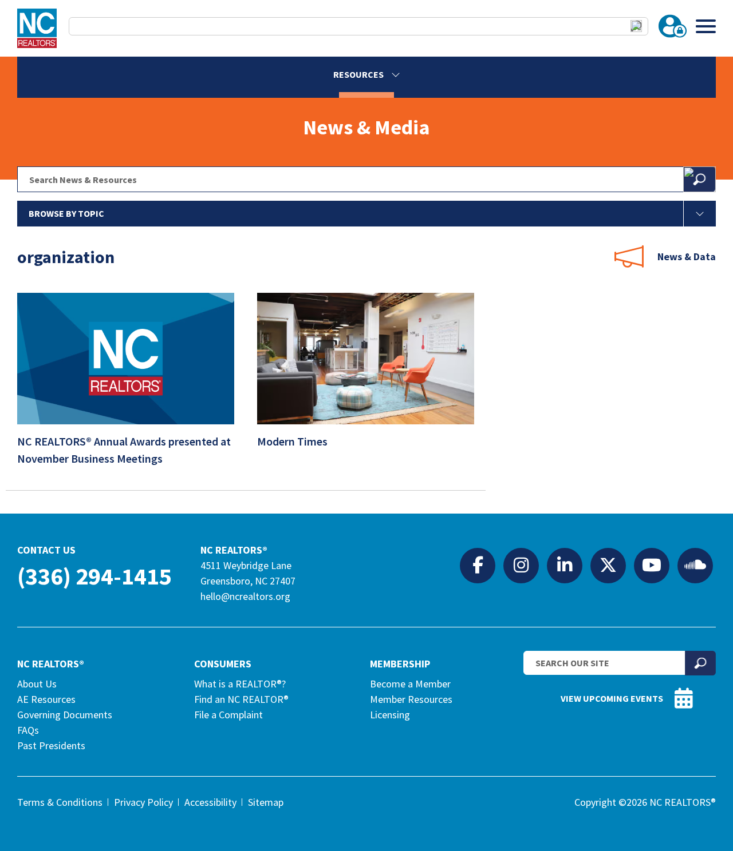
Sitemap (265, 802)
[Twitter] (608, 565)
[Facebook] (477, 565)
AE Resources (46, 699)
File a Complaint (228, 714)
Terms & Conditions (60, 802)
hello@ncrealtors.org (245, 596)
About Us (37, 683)
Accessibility (210, 802)
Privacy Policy (143, 802)
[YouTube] (651, 565)
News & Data (686, 256)
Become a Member (410, 683)
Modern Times (293, 441)
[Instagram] (521, 565)
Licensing (390, 714)
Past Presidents (51, 745)
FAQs (28, 730)
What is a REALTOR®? (240, 683)
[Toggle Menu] (706, 26)
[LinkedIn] (564, 565)
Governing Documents (64, 714)
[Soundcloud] (695, 565)
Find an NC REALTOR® (241, 699)
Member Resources (411, 699)
